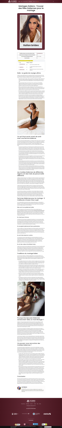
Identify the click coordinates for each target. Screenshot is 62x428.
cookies (16, 426)
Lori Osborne (24, 387)
